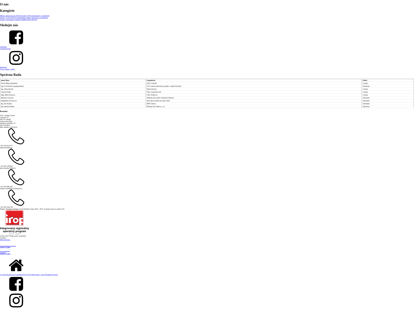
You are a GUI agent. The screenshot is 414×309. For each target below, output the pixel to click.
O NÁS (2, 275)
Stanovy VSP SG (6, 18)
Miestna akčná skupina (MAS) (10, 16)
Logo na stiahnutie (41, 18)
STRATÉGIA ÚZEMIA (13, 275)
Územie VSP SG (26, 16)
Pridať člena (31, 18)
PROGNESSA (5, 240)
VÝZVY (25, 275)
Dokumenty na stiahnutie (40, 16)
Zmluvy (24, 18)
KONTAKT (54, 275)
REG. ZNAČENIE (43, 275)
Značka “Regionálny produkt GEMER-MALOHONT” (19, 20)
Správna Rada (16, 18)
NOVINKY (32, 275)
